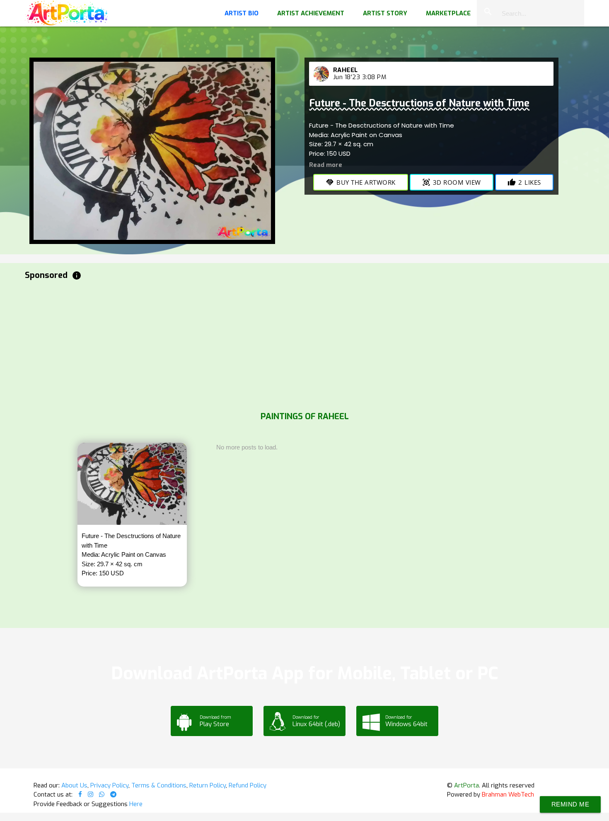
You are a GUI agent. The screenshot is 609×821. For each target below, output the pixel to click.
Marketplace (448, 13)
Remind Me (570, 804)
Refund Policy (247, 785)
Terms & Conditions (158, 785)
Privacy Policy (109, 785)
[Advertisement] (273, 344)
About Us (74, 785)
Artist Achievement (310, 13)
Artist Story (385, 13)
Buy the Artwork (361, 182)
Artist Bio (242, 13)
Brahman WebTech (508, 794)
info (77, 275)
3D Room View (451, 182)
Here (136, 804)
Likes (524, 182)
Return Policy (207, 785)
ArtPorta (466, 785)
